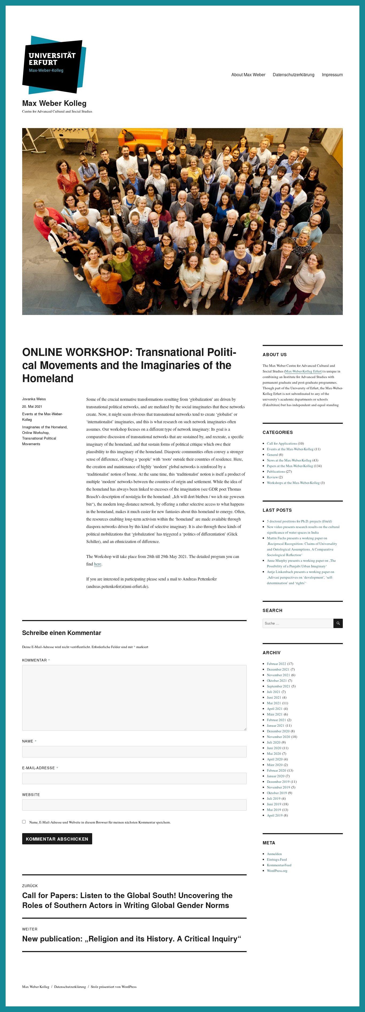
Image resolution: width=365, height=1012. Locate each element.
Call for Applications (282, 443)
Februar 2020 (276, 770)
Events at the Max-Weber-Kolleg (290, 449)
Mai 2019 (274, 809)
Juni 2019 (274, 804)
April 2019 (275, 815)
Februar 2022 (276, 663)
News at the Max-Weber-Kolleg (289, 460)
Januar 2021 (276, 725)
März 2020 (275, 764)
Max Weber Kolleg (54, 102)
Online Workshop (35, 432)
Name (29, 741)
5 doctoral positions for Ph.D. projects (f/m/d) (299, 521)
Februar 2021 (276, 719)
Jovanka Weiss (34, 398)
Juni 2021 (274, 697)
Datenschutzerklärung (293, 74)
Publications (276, 471)
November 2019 (278, 787)
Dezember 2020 (278, 731)
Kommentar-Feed (279, 865)
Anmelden (274, 853)
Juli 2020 (274, 742)
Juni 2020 (274, 747)
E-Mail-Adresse (40, 767)
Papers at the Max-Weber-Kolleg (290, 465)
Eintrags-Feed (277, 859)
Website (31, 794)
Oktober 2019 (277, 792)
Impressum (332, 74)
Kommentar (36, 660)
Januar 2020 (276, 776)
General (272, 454)
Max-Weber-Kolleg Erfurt (303, 371)
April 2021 (275, 708)
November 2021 (278, 674)
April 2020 (275, 759)
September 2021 (278, 686)
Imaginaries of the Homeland (44, 426)
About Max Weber (248, 74)
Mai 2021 (274, 703)
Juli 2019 (274, 798)
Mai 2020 (274, 753)
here (97, 564)
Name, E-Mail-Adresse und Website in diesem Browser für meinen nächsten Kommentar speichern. (100, 822)
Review (272, 477)
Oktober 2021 (277, 680)
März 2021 (275, 714)
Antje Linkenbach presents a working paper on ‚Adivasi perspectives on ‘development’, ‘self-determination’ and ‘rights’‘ (300, 577)
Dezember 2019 (278, 781)
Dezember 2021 (278, 669)
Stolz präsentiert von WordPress (114, 986)
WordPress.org (277, 870)
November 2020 (278, 736)
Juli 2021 (274, 691)
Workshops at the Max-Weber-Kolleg (293, 482)
